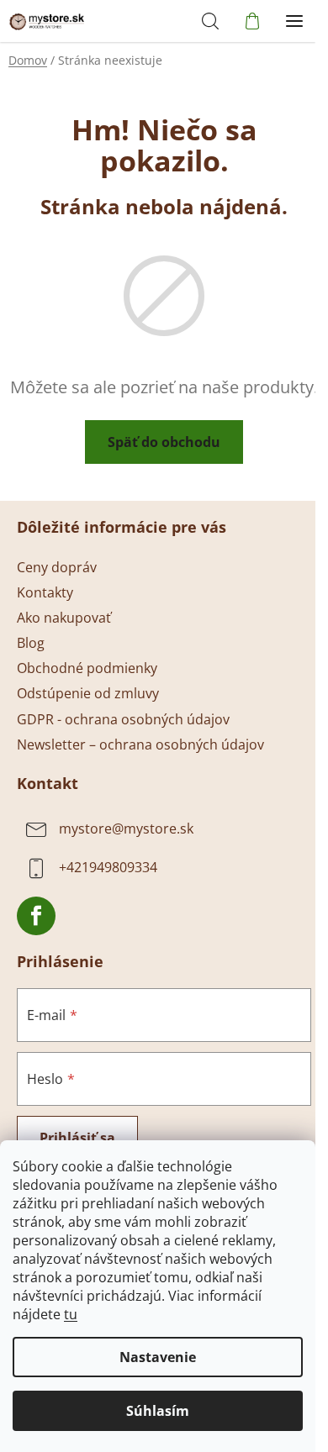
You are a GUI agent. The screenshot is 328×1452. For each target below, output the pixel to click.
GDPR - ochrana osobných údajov (123, 719)
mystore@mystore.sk (126, 828)
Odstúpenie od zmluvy (88, 693)
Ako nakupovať (64, 617)
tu (70, 1314)
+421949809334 (108, 867)
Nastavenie (157, 1357)
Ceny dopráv (57, 567)
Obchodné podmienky (87, 668)
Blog (31, 643)
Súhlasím (157, 1411)
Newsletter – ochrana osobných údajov (140, 744)
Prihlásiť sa (77, 1137)
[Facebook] (36, 916)
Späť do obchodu (164, 442)
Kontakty (45, 592)
